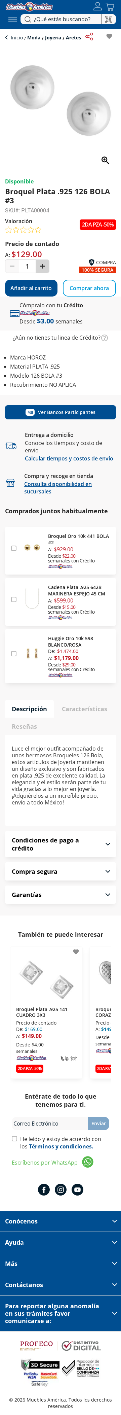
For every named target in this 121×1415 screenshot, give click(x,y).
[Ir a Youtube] (77, 1190)
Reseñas (24, 726)
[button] (98, 6)
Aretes (73, 37)
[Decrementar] (12, 266)
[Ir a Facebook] (44, 1190)
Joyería (53, 37)
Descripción (29, 709)
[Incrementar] (42, 266)
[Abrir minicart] (110, 7)
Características (84, 709)
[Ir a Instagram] (61, 1190)
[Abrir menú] (13, 19)
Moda (34, 37)
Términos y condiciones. (61, 1146)
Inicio (17, 37)
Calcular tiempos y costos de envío (69, 458)
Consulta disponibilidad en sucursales (58, 487)
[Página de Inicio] (29, 6)
